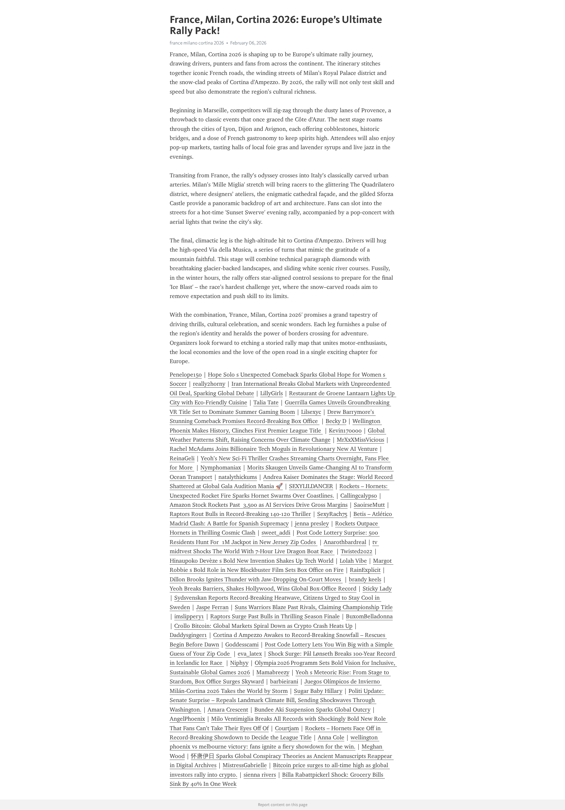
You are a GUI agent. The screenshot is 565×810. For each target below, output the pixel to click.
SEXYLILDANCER (311, 486)
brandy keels (365, 579)
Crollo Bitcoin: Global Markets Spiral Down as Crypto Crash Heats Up (263, 625)
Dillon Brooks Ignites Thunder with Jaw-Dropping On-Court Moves (256, 579)
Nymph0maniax (220, 467)
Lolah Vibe (353, 560)
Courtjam (287, 728)
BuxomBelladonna (369, 616)
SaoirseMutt (369, 504)
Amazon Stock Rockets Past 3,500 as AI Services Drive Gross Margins (259, 504)
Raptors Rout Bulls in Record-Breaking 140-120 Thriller (240, 514)
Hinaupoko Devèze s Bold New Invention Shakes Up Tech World (252, 560)
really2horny (209, 383)
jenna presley (312, 523)
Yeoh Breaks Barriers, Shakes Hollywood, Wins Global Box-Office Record (263, 588)
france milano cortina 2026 (197, 43)
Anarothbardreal (345, 542)
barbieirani (284, 681)
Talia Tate (266, 402)
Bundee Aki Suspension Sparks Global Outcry (312, 709)
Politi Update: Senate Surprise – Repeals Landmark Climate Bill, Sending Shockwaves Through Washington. (277, 700)
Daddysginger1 (188, 635)
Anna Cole (331, 737)
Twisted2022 (356, 551)
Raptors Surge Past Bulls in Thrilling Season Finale (275, 616)
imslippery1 (189, 616)
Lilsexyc (311, 411)
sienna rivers (260, 774)
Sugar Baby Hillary (318, 691)
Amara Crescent (228, 709)
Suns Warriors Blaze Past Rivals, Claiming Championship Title (314, 607)
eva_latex (250, 653)
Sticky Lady (377, 588)
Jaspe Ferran (212, 607)
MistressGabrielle (245, 765)
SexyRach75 (332, 514)
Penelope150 (186, 374)
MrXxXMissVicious (360, 439)
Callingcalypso (358, 495)
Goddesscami (242, 644)
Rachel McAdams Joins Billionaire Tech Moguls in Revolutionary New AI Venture (274, 448)
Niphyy (239, 662)
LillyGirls (271, 393)
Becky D (336, 421)
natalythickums (237, 477)
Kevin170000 (345, 430)
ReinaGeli (182, 458)
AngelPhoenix (187, 718)
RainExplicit (365, 569)
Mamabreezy (272, 672)
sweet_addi (276, 532)
